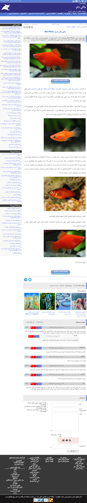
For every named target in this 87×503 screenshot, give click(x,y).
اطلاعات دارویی (51, 14)
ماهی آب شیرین (54, 285)
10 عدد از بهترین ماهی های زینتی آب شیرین (11, 188)
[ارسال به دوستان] (27, 27)
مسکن (15, 482)
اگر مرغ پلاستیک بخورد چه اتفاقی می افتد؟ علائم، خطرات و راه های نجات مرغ (10, 74)
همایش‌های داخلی (63, 460)
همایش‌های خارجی (63, 461)
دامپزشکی (79, 465)
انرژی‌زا (15, 489)
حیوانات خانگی (79, 463)
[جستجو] (80, 1)
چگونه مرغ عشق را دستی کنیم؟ (13, 185)
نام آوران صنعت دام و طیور (36, 14)
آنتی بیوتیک (34, 460)
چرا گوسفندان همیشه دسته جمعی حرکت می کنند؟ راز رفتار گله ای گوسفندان (10, 58)
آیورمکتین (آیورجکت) (15, 180)
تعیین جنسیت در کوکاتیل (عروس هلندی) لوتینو (10, 168)
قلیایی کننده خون (15, 486)
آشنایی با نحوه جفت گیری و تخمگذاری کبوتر (11, 201)
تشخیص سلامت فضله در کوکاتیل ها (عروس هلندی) (12, 164)
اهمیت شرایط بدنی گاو (15, 118)
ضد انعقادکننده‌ (15, 475)
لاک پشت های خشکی (15, 246)
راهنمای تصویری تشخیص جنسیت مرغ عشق (11, 154)
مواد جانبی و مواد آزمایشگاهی (15, 480)
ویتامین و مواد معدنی (34, 469)
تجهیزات (34, 474)
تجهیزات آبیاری (19, 463)
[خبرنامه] (74, 1)
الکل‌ (15, 469)
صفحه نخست (82, 14)
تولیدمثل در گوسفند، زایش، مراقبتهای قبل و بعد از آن (10, 124)
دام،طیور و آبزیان (71, 27)
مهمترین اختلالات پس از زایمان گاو (12, 121)
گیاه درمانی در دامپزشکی (14, 144)
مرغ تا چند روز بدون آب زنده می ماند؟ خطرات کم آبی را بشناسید (11, 97)
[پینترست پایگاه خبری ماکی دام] (18, 18)
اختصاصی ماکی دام (79, 467)
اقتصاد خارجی (49, 461)
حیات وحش (79, 469)
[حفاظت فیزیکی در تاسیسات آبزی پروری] (63, 302)
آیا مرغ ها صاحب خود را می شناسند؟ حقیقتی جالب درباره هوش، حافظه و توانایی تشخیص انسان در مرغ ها (10, 79)
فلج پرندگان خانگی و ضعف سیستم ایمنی (11, 197)
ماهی (29, 89)
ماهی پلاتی (61, 285)
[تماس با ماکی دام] (82, 1)
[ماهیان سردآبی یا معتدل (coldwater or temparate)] (31, 302)
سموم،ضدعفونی (34, 472)
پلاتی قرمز (75, 285)
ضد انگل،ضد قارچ (34, 467)
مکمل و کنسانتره (34, 478)
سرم (34, 463)
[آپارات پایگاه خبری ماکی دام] (1, 18)
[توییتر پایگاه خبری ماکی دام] (4, 18)
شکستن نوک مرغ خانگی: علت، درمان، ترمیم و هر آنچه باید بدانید (11, 88)
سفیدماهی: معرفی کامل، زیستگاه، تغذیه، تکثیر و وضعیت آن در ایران (80, 314)
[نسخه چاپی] (24, 27)
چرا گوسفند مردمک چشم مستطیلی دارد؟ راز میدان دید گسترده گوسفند (10, 62)
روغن (15, 493)
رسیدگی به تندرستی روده (14, 147)
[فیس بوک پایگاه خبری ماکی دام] (12, 18)
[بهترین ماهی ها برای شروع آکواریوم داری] (47, 302)
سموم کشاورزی (19, 464)
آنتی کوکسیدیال (34, 481)
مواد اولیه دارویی (13, 14)
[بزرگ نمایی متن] (32, 27)
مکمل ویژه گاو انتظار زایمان (13, 134)
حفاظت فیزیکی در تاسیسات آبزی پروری (64, 313)
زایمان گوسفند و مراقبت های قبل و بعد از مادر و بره (10, 128)
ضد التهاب (34, 465)
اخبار (74, 14)
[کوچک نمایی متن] (29, 27)
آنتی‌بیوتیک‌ (15, 477)
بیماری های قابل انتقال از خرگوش (12, 192)
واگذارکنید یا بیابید (60, 80)
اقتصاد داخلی (49, 460)
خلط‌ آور (14, 484)
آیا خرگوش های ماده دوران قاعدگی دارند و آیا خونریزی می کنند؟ (10, 176)
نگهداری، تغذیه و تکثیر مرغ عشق (12, 158)
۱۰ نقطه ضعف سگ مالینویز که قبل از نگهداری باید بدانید (11, 109)
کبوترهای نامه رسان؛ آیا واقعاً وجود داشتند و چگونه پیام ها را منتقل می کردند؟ (10, 32)
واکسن (34, 479)
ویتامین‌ (15, 473)
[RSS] (77, 1)
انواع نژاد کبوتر (16, 194)
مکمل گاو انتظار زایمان (15, 132)
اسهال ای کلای (16, 253)
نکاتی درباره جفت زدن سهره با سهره (11, 234)
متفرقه (34, 476)
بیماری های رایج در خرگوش (13, 182)
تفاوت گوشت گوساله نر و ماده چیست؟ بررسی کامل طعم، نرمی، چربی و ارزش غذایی (11, 37)
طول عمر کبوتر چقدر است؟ (13, 113)
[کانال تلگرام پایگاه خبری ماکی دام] (9, 18)
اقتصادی (60, 14)
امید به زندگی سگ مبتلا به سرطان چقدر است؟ (11, 105)
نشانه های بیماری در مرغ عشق (13, 161)
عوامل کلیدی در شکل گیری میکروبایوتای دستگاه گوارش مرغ (10, 141)
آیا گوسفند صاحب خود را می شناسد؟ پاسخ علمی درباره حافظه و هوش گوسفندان (10, 66)
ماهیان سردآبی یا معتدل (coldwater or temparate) (32, 313)
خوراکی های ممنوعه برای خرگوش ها (11, 241)
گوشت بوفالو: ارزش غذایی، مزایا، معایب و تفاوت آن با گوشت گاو (10, 70)
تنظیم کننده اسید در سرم (15, 487)
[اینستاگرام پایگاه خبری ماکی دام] (7, 18)
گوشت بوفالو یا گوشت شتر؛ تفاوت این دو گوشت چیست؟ (10, 50)
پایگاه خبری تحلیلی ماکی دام (45, 497)
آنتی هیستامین (34, 461)
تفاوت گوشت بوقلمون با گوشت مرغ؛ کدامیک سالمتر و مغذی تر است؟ (11, 41)
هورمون (34, 470)
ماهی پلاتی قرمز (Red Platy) (55, 32)
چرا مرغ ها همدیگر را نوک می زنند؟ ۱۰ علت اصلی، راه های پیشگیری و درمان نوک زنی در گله (10, 93)
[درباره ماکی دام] (85, 1)
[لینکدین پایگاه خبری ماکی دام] (15, 18)
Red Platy (69, 286)
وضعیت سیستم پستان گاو (14, 115)
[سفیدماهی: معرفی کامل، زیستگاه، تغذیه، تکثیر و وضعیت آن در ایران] (78, 302)
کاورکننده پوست (15, 491)
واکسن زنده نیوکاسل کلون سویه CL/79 (10, 138)
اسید (15, 471)
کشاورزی (23, 14)
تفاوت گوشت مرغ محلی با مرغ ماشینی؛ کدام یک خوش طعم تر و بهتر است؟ (11, 45)
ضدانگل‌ (15, 478)
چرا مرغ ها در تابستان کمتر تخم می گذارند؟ (12, 83)
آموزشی (79, 461)
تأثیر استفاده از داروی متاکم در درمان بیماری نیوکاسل (11, 237)
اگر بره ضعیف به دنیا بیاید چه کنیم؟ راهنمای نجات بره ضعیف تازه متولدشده (11, 54)
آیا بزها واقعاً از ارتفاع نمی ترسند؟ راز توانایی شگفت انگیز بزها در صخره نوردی (10, 28)
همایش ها (67, 14)
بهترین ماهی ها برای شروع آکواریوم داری (48, 313)
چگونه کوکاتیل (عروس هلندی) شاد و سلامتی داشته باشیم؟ (11, 172)
